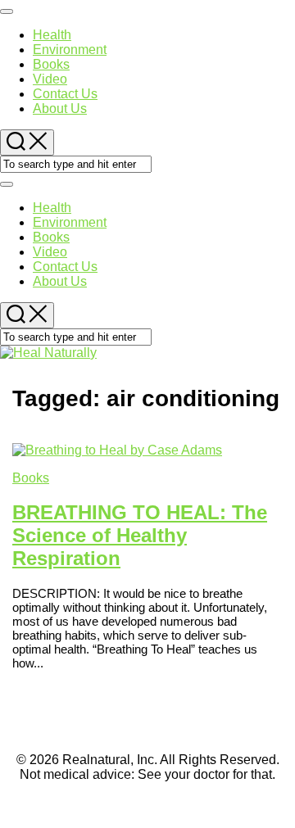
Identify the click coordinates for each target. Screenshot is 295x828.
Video (50, 79)
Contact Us (65, 94)
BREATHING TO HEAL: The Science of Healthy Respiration (139, 535)
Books (51, 64)
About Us (60, 108)
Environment (70, 50)
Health (52, 35)
